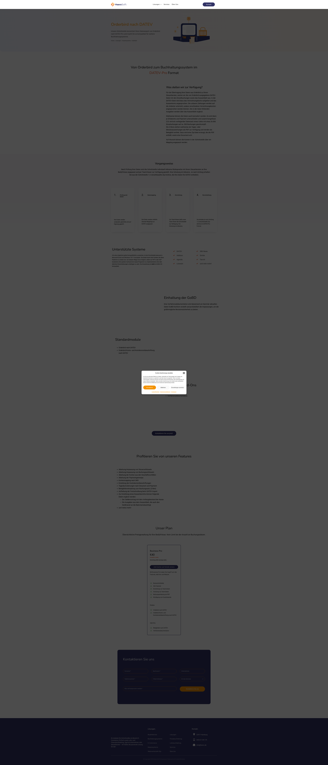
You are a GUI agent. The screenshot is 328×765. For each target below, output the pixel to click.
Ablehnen (163, 387)
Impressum (173, 391)
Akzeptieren (149, 387)
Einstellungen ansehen (177, 387)
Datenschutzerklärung (165, 391)
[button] (184, 373)
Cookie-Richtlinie (155, 391)
